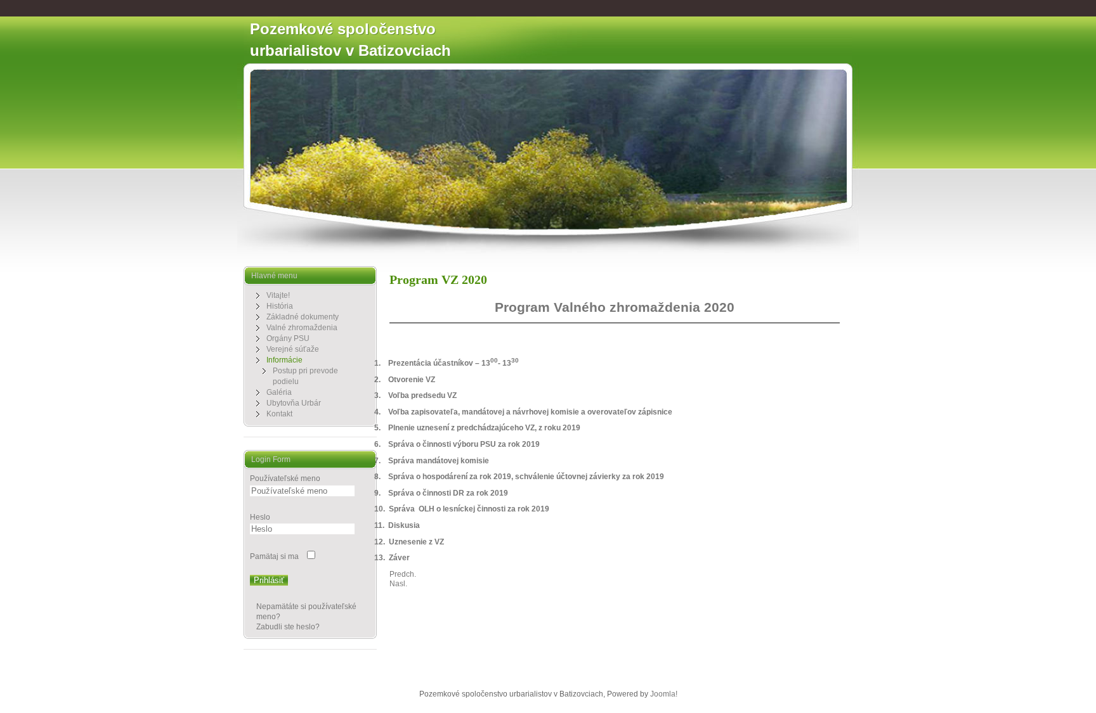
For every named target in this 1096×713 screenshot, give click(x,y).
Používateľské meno (285, 478)
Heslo (260, 517)
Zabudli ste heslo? (288, 626)
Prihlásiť (269, 580)
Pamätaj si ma (274, 556)
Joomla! (663, 694)
